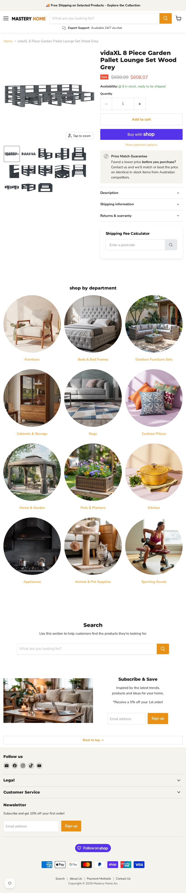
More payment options (141, 145)
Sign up (158, 718)
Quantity (106, 94)
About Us (76, 879)
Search (60, 879)
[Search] (165, 18)
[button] (12, 154)
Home (7, 41)
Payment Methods (99, 879)
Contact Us (123, 879)
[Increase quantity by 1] (140, 104)
